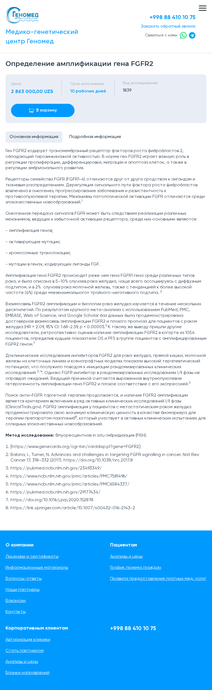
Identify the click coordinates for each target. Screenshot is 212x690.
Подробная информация (95, 137)
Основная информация (34, 137)
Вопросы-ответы (24, 579)
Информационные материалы (37, 568)
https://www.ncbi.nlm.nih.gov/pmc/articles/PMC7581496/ (68, 476)
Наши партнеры (22, 590)
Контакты (16, 612)
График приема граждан (135, 568)
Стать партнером (25, 651)
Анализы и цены (126, 556)
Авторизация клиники (28, 640)
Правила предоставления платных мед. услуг (158, 579)
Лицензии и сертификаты (32, 556)
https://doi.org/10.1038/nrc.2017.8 (98, 460)
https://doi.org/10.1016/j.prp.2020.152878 (51, 500)
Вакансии (16, 601)
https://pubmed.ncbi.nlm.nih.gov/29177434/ (55, 492)
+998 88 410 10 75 (172, 17)
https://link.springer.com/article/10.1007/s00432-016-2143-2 (72, 508)
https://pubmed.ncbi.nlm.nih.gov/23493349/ (56, 468)
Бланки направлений (27, 673)
